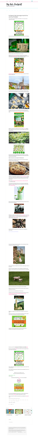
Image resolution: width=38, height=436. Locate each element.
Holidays (20, 10)
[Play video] (19, 237)
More (26, 10)
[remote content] (19, 338)
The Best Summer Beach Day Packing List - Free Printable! (28, 414)
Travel (17, 10)
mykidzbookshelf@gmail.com (20, 432)
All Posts (7, 10)
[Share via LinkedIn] (11, 404)
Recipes (15, 10)
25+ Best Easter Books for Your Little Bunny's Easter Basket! (9, 414)
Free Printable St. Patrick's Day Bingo (18, 414)
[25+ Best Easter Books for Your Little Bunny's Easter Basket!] (10, 411)
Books (9, 10)
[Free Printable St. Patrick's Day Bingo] (19, 411)
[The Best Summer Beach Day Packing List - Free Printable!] (28, 411)
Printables (23, 10)
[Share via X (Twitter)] (10, 404)
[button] (31, 10)
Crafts (12, 10)
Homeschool (14, 402)
